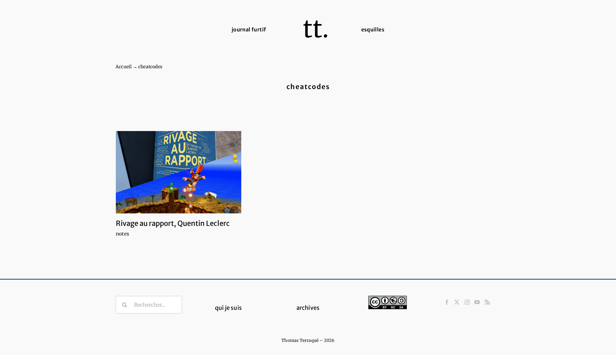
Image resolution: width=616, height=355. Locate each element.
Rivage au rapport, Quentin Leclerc (173, 223)
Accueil (124, 67)
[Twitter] (456, 302)
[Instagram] (467, 302)
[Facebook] (446, 302)
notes (122, 234)
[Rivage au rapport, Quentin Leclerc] (178, 172)
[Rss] (487, 302)
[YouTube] (477, 302)
